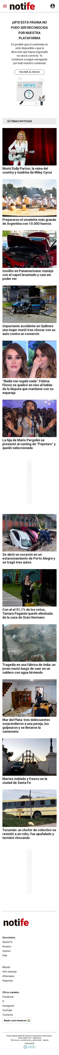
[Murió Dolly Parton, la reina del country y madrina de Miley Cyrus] (29, 146)
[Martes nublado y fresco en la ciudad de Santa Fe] (29, 757)
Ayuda (45, 1040)
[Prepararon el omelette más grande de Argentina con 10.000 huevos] (29, 198)
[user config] (52, 6)
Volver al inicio (29, 72)
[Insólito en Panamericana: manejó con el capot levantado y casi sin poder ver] (29, 249)
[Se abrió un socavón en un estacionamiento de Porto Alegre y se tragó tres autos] (29, 532)
